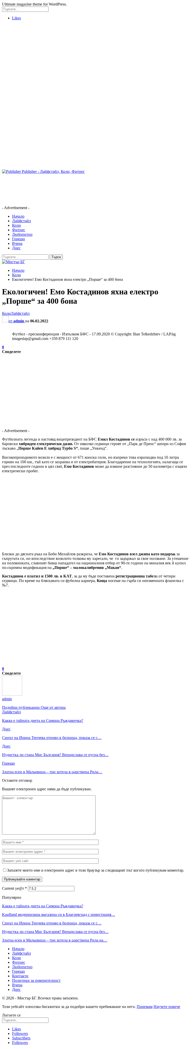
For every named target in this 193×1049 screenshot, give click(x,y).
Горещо (18, 239)
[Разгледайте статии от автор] (12, 694)
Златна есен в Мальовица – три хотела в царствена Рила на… (54, 940)
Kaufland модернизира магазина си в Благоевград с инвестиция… (58, 914)
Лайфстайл (21, 221)
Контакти (20, 976)
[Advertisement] (96, 59)
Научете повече (167, 1006)
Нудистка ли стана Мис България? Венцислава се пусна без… (55, 931)
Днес (16, 248)
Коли (16, 225)
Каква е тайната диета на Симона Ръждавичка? (42, 906)
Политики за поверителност (36, 980)
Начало (18, 216)
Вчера (17, 243)
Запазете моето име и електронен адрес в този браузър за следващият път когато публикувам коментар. (95, 870)
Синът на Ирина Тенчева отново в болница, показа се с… (52, 923)
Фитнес (18, 230)
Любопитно (22, 234)
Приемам (145, 1006)
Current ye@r (14, 888)
